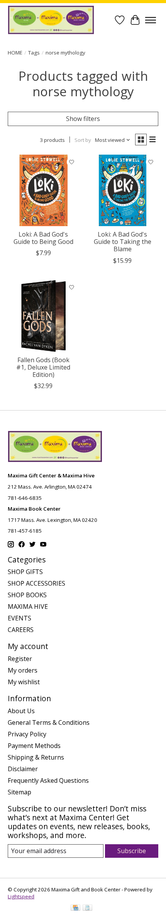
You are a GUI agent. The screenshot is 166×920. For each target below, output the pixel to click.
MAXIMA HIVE (28, 606)
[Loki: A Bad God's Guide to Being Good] (43, 190)
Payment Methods (34, 745)
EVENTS (19, 618)
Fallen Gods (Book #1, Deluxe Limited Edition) (43, 367)
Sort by (83, 139)
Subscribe (131, 851)
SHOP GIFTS (25, 571)
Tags (34, 52)
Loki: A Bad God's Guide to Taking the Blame (122, 241)
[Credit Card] (75, 908)
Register (20, 658)
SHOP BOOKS (27, 595)
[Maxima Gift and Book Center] (51, 19)
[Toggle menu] (150, 20)
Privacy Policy (27, 734)
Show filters (83, 118)
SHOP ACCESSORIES (36, 583)
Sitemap (19, 792)
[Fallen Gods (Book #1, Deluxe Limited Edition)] (43, 316)
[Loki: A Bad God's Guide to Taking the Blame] (122, 190)
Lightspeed (21, 896)
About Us (21, 711)
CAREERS (21, 629)
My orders (22, 670)
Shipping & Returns (36, 757)
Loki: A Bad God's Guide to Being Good (43, 238)
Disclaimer (23, 769)
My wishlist (24, 682)
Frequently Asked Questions (48, 780)
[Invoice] (87, 908)
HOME (15, 52)
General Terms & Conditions (49, 722)
